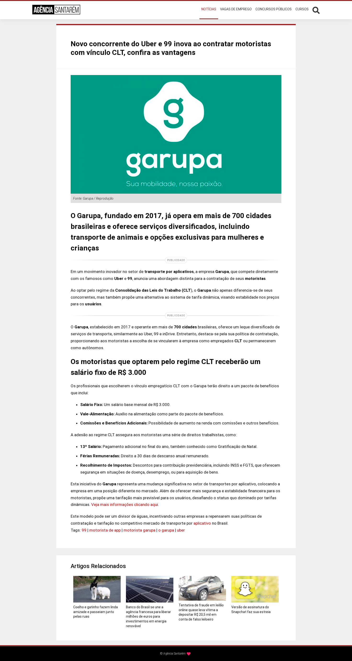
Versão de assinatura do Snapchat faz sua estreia (251, 609)
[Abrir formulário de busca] (316, 10)
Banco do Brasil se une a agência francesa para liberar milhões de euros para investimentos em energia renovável (148, 616)
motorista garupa (139, 530)
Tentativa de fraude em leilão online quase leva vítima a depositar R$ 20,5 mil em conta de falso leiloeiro (201, 612)
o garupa (166, 530)
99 (84, 530)
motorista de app (105, 530)
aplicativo (202, 523)
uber (181, 530)
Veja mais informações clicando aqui (124, 504)
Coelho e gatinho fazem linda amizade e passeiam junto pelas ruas (95, 611)
